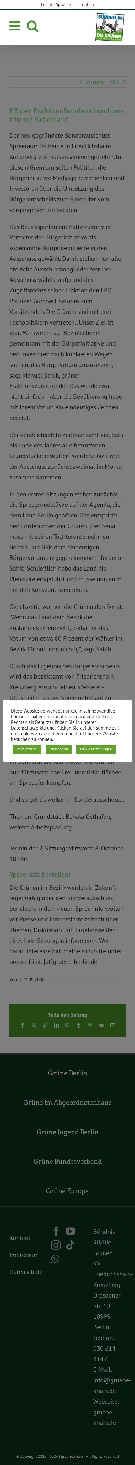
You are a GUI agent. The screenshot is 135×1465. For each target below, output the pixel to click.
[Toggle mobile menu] (15, 25)
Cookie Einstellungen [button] (96, 749)
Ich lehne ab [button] (59, 749)
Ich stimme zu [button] (26, 749)
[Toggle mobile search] (32, 25)
